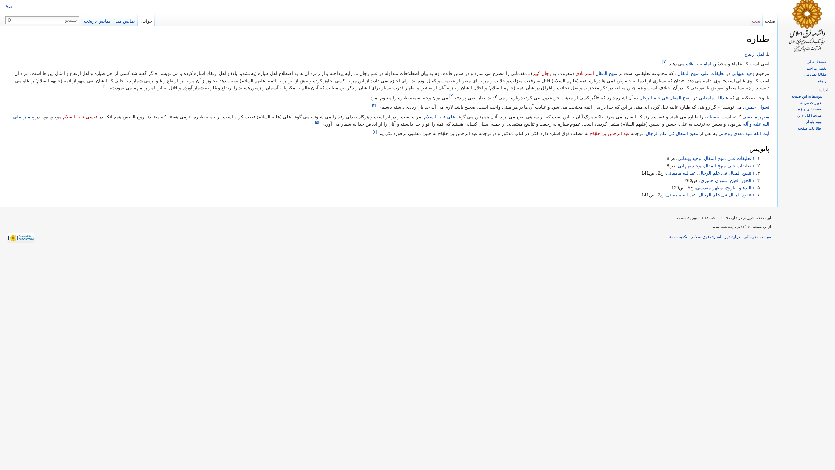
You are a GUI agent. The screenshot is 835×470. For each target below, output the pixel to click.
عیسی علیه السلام (80, 116)
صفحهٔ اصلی (816, 61)
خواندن (145, 21)
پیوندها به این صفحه (806, 96)
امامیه (705, 63)
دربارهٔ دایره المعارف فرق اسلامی (715, 237)
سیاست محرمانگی (757, 237)
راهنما (821, 81)
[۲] (105, 86)
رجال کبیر (542, 73)
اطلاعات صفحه (810, 128)
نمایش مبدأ (124, 21)
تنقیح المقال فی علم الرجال (665, 97)
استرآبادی (584, 73)
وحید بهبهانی (743, 73)
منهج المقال (606, 73)
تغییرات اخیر (816, 68)
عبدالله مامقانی (713, 97)
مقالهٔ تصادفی (815, 74)
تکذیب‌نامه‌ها (678, 237)
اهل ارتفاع (754, 54)
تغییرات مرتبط (810, 103)
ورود (9, 5)
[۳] (451, 96)
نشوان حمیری (756, 107)
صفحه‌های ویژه (810, 109)
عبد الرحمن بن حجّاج (610, 133)
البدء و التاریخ (738, 187)
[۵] (317, 122)
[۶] (375, 132)
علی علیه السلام (439, 116)
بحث (756, 21)
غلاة (689, 63)
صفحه (770, 21)
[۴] (374, 105)
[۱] (664, 62)
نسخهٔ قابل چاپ (809, 115)
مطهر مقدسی (755, 116)
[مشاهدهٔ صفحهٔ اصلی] (806, 26)
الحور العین (740, 180)
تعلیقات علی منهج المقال (701, 73)
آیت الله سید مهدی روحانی (743, 133)
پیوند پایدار (814, 121)
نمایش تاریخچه (97, 21)
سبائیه (710, 116)
